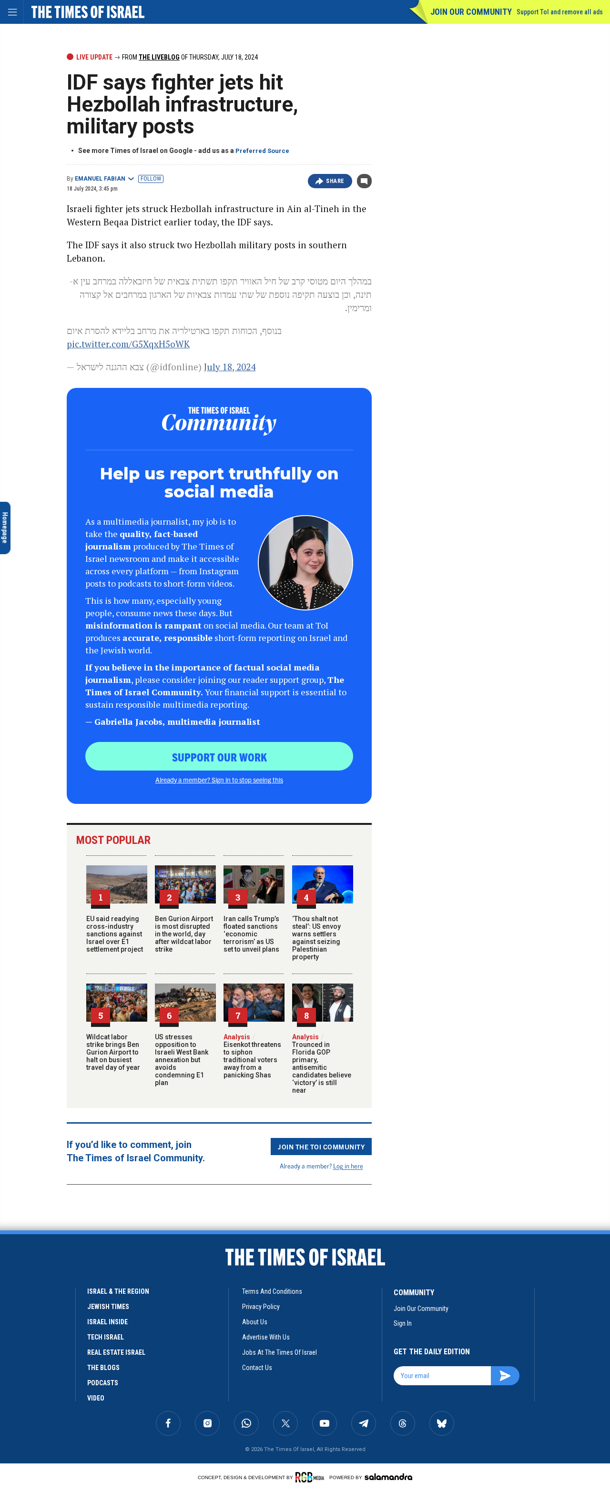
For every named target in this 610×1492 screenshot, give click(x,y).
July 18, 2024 (229, 367)
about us (254, 1322)
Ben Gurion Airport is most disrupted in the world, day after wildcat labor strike (184, 934)
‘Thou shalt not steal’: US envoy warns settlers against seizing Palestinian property (316, 938)
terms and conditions (272, 1291)
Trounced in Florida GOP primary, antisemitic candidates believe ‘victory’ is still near (321, 1063)
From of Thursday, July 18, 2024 (189, 57)
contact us (257, 1367)
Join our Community (471, 12)
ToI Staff (34, 1407)
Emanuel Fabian (100, 178)
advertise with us (266, 1337)
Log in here (348, 1166)
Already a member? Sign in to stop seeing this (219, 779)
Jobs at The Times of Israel (279, 1352)
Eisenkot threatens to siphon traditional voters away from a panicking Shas (252, 1056)
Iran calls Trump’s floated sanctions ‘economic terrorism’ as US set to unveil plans (251, 934)
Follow (151, 178)
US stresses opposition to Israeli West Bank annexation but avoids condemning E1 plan (181, 1059)
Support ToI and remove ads (560, 12)
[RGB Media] (311, 1477)
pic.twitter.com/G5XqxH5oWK (128, 344)
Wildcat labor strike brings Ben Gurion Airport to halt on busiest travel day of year (113, 1052)
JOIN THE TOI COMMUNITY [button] (321, 1146)
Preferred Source (262, 150)
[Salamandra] (388, 1476)
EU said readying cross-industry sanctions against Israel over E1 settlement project (114, 934)
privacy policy (261, 1306)
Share (335, 181)
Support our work (219, 757)
